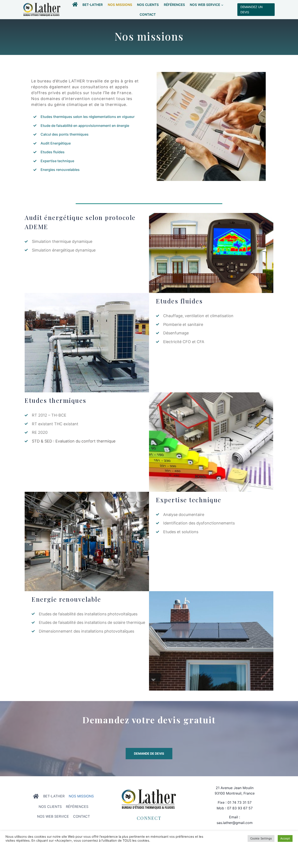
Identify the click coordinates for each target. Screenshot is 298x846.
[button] (222, 4)
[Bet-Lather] (41, 10)
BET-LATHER (92, 5)
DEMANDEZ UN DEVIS (251, 9)
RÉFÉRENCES (174, 5)
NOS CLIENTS (148, 5)
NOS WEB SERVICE (53, 816)
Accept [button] (285, 838)
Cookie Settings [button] (261, 838)
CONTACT (148, 14)
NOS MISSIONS (120, 5)
